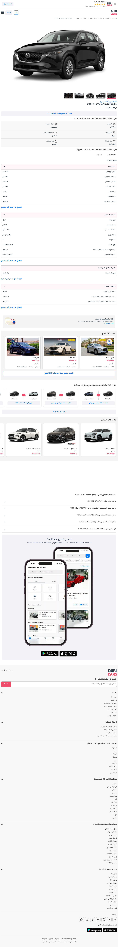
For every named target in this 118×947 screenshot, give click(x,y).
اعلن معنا (113, 713)
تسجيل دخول (112, 710)
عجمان (114, 757)
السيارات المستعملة (109, 727)
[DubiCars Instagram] (104, 919)
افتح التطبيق (8, 4)
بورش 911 (113, 880)
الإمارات (114, 748)
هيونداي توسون (70, 449)
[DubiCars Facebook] (109, 919)
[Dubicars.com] (112, 672)
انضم (6, 684)
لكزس (114, 793)
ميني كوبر (113, 905)
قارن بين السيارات (59, 412)
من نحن (114, 700)
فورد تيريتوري (112, 908)
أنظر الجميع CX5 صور (110, 102)
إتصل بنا (114, 697)
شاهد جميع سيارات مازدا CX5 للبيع (59, 373)
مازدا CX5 (110, 358)
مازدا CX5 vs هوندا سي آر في (98, 403)
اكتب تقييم (109, 323)
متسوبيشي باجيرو (110, 860)
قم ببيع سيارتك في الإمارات (106, 736)
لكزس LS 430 (112, 863)
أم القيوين (113, 773)
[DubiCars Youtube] (98, 919)
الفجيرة (114, 764)
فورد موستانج (112, 848)
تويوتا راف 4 (112, 844)
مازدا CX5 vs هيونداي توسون (61, 403)
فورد (115, 799)
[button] (115, 4)
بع (16, 12)
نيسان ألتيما (112, 841)
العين (115, 754)
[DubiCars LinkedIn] (115, 919)
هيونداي (114, 806)
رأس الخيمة (112, 767)
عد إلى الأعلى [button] (7, 670)
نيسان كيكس (112, 883)
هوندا (115, 815)
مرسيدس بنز (112, 787)
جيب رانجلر (113, 857)
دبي (116, 760)
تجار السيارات (112, 716)
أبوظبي (114, 751)
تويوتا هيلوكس (111, 854)
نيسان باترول (112, 832)
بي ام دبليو (113, 796)
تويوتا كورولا (112, 851)
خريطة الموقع (111, 722)
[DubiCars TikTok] (92, 919)
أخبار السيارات (111, 733)
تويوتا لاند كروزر (111, 829)
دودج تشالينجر (111, 896)
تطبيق (9, 12)
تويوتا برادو (113, 835)
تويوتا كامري (112, 838)
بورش (115, 818)
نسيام (114, 790)
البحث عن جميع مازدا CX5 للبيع (61, 113)
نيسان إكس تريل (33, 449)
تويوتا (115, 784)
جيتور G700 (113, 886)
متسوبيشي (112, 812)
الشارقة (114, 770)
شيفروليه (113, 809)
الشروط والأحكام (110, 703)
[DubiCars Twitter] (87, 919)
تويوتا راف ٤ (110, 449)
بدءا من (113, 451)
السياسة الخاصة (110, 707)
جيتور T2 (114, 874)
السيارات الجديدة (110, 730)
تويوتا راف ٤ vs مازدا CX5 (23, 403)
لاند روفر (114, 802)
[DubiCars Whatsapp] (81, 919)
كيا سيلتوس (112, 893)
